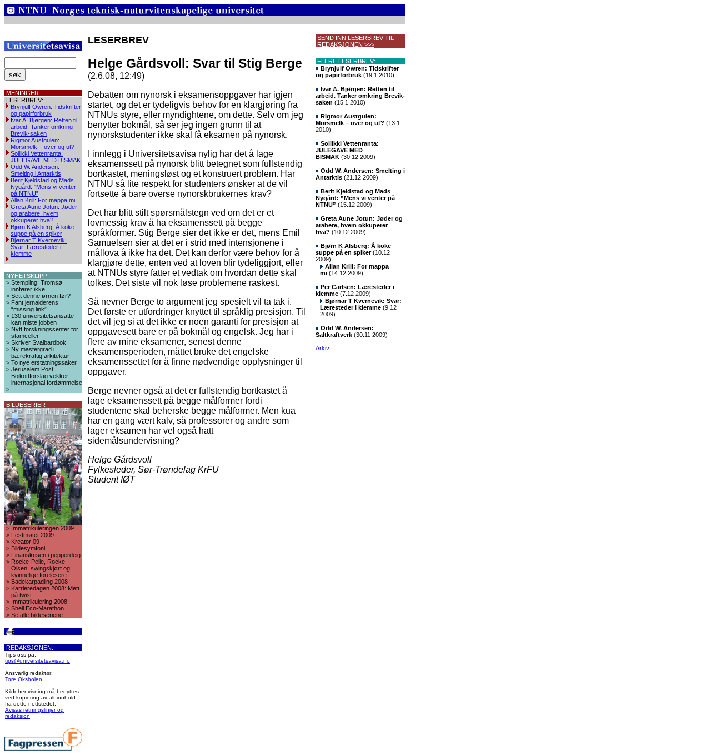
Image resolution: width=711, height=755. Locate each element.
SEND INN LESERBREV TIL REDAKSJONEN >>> (355, 41)
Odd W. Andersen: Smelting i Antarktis (36, 170)
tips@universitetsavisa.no (37, 661)
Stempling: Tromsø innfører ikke (36, 285)
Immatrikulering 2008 (39, 601)
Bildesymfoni (28, 548)
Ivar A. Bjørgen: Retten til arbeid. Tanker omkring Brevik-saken (44, 127)
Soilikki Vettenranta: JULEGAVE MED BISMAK (46, 156)
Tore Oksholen (23, 679)
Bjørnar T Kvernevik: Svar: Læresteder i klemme (39, 247)
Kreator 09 (25, 541)
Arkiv (322, 348)
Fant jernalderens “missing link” (34, 305)
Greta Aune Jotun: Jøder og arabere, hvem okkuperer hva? (44, 213)
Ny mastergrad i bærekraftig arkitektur (40, 352)
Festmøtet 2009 (32, 535)
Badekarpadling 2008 (39, 581)
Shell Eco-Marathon (37, 608)
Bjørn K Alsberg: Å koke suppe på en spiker (42, 230)
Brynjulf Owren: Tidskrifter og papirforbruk (46, 110)
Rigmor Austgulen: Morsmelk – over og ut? (42, 143)
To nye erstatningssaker (44, 362)
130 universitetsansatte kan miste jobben (42, 319)
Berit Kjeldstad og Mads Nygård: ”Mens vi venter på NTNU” (43, 187)
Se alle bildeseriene (37, 615)
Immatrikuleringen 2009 (42, 528)
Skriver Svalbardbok (38, 342)
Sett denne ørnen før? (41, 295)
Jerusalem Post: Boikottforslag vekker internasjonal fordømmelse (46, 376)
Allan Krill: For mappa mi (43, 200)
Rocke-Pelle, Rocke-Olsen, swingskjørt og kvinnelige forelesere (40, 568)
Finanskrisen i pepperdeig (46, 555)
